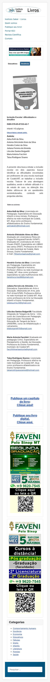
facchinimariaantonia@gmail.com (22, 349)
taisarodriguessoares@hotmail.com (23, 370)
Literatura (17, 648)
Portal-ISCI (10, 31)
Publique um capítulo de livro (25, 400)
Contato (8, 38)
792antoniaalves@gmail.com (27, 254)
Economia (17, 634)
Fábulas (16, 640)
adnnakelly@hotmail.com (18, 226)
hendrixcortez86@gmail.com (20, 277)
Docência (25, 64)
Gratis (15, 643)
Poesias (16, 651)
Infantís (16, 646)
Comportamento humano (24, 628)
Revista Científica (13, 34)
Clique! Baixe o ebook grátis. (17, 133)
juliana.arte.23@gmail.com (19, 303)
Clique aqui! (25, 405)
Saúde (16, 654)
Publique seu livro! (13, 27)
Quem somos (11, 23)
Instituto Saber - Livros (15, 19)
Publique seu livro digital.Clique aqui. (25, 419)
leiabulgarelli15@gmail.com (19, 328)
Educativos (12, 64)
